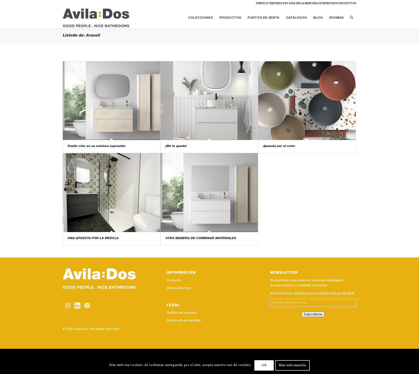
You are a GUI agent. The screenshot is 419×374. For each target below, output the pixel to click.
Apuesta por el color (279, 146)
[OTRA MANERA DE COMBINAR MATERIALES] (209, 192)
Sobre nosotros (179, 288)
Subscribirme (313, 314)
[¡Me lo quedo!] (209, 100)
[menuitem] (304, 3)
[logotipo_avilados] (102, 18)
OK (264, 365)
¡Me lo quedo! (176, 146)
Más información (292, 365)
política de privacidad (337, 293)
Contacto (174, 280)
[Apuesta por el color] (307, 100)
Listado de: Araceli (81, 36)
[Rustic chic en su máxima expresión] (111, 100)
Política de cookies (181, 312)
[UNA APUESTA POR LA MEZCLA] (111, 192)
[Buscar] (351, 18)
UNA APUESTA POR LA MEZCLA (93, 238)
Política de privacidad (184, 320)
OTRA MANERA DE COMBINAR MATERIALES (200, 238)
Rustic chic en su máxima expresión (96, 146)
